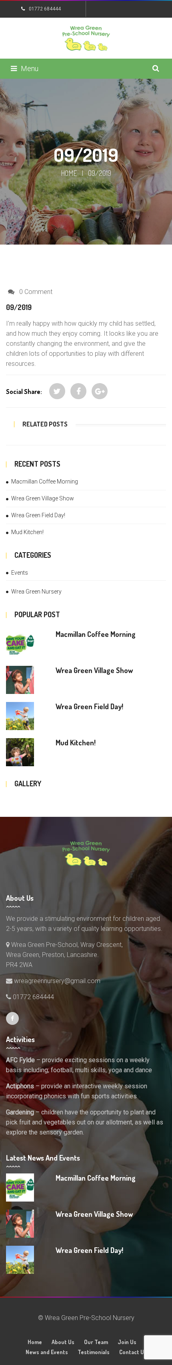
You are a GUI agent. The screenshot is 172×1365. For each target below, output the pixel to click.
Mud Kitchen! (27, 532)
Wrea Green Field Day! (38, 515)
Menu (29, 68)
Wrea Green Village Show (42, 498)
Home (69, 173)
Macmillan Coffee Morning (44, 481)
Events (19, 572)
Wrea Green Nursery (36, 591)
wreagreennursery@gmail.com (56, 981)
